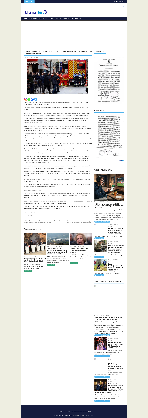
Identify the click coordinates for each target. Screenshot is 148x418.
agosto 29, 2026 (113, 224)
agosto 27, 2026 (113, 379)
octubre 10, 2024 (75, 246)
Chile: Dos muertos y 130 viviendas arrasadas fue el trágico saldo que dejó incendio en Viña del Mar (39, 221)
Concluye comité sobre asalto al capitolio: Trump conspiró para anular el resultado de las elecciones (75, 221)
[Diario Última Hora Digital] (25, 18)
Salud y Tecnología (55, 18)
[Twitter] (35, 99)
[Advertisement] (74, 34)
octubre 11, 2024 (29, 256)
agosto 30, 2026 (100, 202)
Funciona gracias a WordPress (63, 415)
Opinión (45, 18)
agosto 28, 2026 (113, 260)
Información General (35, 18)
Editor (38, 57)
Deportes (97, 221)
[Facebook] (32, 99)
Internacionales (29, 215)
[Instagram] (25, 99)
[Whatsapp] (28, 99)
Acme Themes (90, 415)
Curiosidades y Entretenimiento (72, 18)
